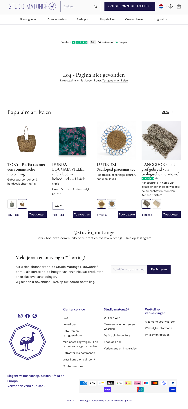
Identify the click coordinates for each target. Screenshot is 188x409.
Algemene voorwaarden (160, 322)
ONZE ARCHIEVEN (134, 19)
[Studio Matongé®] (32, 342)
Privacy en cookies (157, 335)
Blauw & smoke (111, 203)
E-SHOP (81, 19)
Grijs (12, 203)
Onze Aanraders (57, 19)
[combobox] (81, 6)
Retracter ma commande (79, 353)
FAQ (65, 318)
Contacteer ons (73, 366)
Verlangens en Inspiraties (120, 348)
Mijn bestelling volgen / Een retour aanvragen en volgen (80, 344)
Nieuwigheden (28, 19)
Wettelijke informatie (158, 328)
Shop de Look (113, 342)
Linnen (22, 203)
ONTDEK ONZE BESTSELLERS (129, 6)
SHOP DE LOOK (107, 19)
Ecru (146, 203)
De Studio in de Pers (117, 335)
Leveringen (70, 324)
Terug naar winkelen (115, 80)
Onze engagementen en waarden (119, 327)
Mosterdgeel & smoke (101, 203)
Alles (165, 112)
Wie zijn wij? (112, 318)
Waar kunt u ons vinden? (79, 359)
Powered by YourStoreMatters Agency (112, 400)
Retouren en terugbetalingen (73, 333)
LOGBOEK (159, 19)
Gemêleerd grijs (156, 203)
